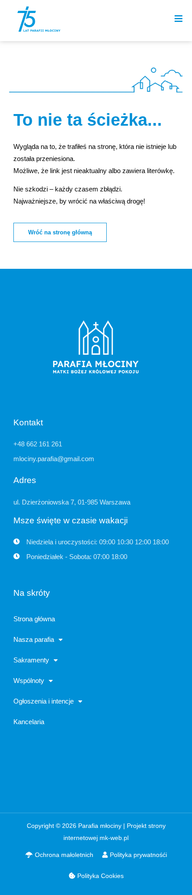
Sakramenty (31, 660)
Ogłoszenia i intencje (43, 701)
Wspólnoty (28, 680)
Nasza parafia (33, 639)
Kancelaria (28, 721)
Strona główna (34, 619)
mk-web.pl (114, 837)
